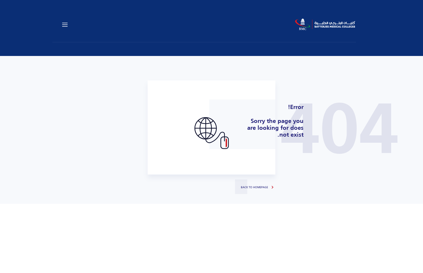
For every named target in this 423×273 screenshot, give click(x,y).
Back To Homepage (254, 187)
